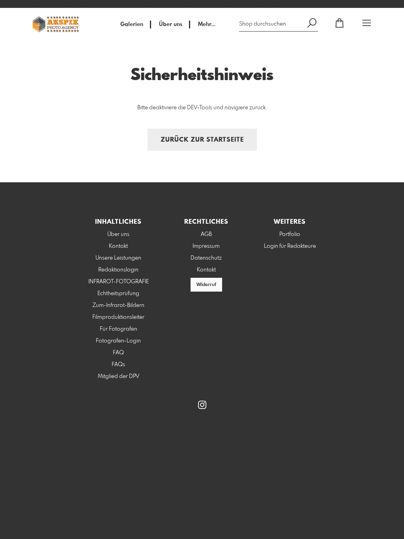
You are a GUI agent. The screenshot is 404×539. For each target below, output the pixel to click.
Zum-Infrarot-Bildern (118, 305)
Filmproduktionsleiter (118, 317)
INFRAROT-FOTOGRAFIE (118, 281)
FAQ (118, 353)
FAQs (118, 364)
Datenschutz (206, 258)
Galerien (131, 24)
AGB (206, 234)
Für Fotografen (118, 329)
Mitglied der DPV (118, 376)
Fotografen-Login (118, 341)
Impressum (206, 246)
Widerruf (206, 285)
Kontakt (118, 246)
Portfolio (289, 234)
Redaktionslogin (118, 270)
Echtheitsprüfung (118, 293)
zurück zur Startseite (202, 140)
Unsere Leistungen (118, 258)
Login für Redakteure (290, 246)
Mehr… (206, 24)
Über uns (170, 24)
